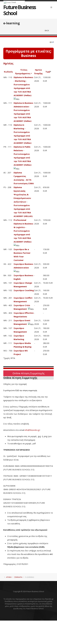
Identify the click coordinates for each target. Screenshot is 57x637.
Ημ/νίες (8, 63)
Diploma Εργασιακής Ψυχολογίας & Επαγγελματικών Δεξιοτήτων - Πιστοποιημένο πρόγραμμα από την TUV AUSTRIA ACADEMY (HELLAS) (23, 201)
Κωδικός (8, 71)
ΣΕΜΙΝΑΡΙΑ (18, 577)
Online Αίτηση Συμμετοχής (29, 373)
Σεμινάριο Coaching (24, 290)
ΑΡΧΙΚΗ (9, 577)
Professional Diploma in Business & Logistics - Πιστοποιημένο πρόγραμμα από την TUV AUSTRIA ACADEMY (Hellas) (23, 231)
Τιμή (47, 71)
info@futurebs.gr (32, 430)
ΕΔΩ (17, 390)
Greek (13, 2)
